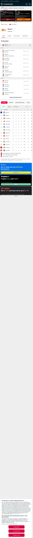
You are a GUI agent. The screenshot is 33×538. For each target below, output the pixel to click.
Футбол (5, 24)
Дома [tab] (9, 106)
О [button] (31, 109)
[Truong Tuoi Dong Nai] (4, 141)
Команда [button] (5, 109)
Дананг (7, 112)
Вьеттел (7, 135)
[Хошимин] (4, 118)
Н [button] (18, 109)
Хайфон (7, 115)
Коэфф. (9, 35)
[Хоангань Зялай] (4, 121)
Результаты (17, 35)
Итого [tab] (3, 106)
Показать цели (16, 535)
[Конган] (4, 139)
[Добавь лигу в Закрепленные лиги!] (14, 29)
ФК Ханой (8, 130)
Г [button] (24, 109)
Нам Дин (8, 124)
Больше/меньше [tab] (19, 102)
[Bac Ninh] (4, 150)
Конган (7, 138)
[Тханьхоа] (4, 133)
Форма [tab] (11, 102)
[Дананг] (4, 112)
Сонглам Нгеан (8, 127)
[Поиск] (26, 4)
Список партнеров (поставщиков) (9, 524)
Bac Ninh (8, 150)
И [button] (13, 109)
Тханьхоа (8, 133)
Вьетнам (13, 24)
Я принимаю (16, 527)
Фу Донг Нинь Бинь (8, 144)
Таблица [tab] (4, 102)
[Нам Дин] (4, 124)
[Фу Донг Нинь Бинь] (4, 144)
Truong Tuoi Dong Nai (8, 141)
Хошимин (8, 118)
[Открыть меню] (30, 4)
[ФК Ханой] (4, 130)
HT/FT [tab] (28, 102)
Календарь (25, 35)
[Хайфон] (4, 115)
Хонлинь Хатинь (8, 147)
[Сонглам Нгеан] (4, 127)
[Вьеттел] (4, 136)
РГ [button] (28, 109)
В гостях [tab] (15, 106)
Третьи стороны (17, 513)
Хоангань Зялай (8, 121)
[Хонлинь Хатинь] (4, 147)
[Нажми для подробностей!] (16, 51)
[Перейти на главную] (8, 4)
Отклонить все (16, 531)
